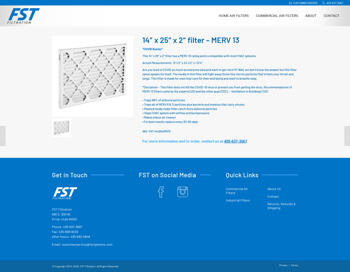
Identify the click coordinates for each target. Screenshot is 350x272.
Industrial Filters (238, 200)
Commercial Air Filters (237, 191)
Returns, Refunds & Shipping (281, 206)
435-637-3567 (335, 3)
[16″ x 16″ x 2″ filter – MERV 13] (347, 136)
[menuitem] (302, 3)
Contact (273, 196)
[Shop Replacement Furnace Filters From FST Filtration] (23, 15)
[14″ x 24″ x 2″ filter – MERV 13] (3, 136)
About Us (274, 189)
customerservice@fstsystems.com (87, 244)
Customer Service (305, 3)
